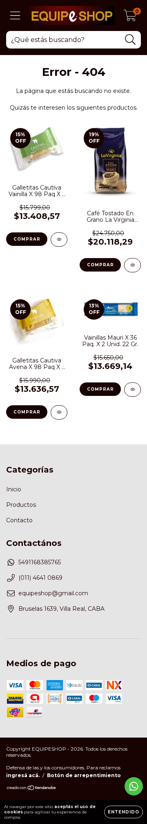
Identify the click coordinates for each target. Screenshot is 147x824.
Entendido (123, 812)
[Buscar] (130, 39)
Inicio (13, 489)
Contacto (19, 520)
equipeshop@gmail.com (53, 593)
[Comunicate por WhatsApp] (134, 786)
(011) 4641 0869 (40, 577)
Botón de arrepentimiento (84, 775)
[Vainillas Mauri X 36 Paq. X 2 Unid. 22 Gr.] (132, 389)
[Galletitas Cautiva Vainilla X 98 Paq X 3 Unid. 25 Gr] (59, 239)
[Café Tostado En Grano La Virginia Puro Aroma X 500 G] (132, 265)
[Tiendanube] (31, 789)
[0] (130, 17)
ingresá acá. (23, 775)
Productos (21, 504)
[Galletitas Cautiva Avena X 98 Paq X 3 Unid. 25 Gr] (59, 412)
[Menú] (15, 16)
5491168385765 (39, 562)
